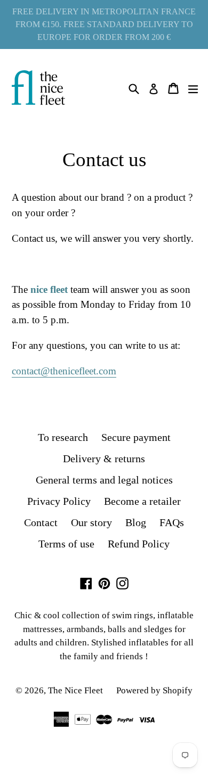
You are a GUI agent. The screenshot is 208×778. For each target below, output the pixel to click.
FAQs (171, 522)
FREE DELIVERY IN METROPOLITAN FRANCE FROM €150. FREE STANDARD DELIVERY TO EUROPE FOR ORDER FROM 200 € (104, 24)
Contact (41, 522)
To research (63, 437)
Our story (91, 522)
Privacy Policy (59, 501)
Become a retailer (142, 501)
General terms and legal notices (104, 480)
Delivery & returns (104, 458)
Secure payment (136, 437)
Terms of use (66, 544)
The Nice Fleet (75, 690)
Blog (135, 522)
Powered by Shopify (154, 690)
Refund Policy (139, 544)
